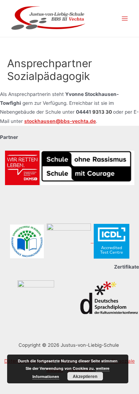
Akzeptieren (85, 376)
